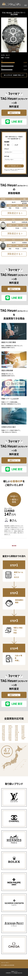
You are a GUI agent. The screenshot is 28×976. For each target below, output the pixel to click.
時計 (8, 144)
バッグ (16, 144)
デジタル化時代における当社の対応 (7, 965)
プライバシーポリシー (5, 962)
